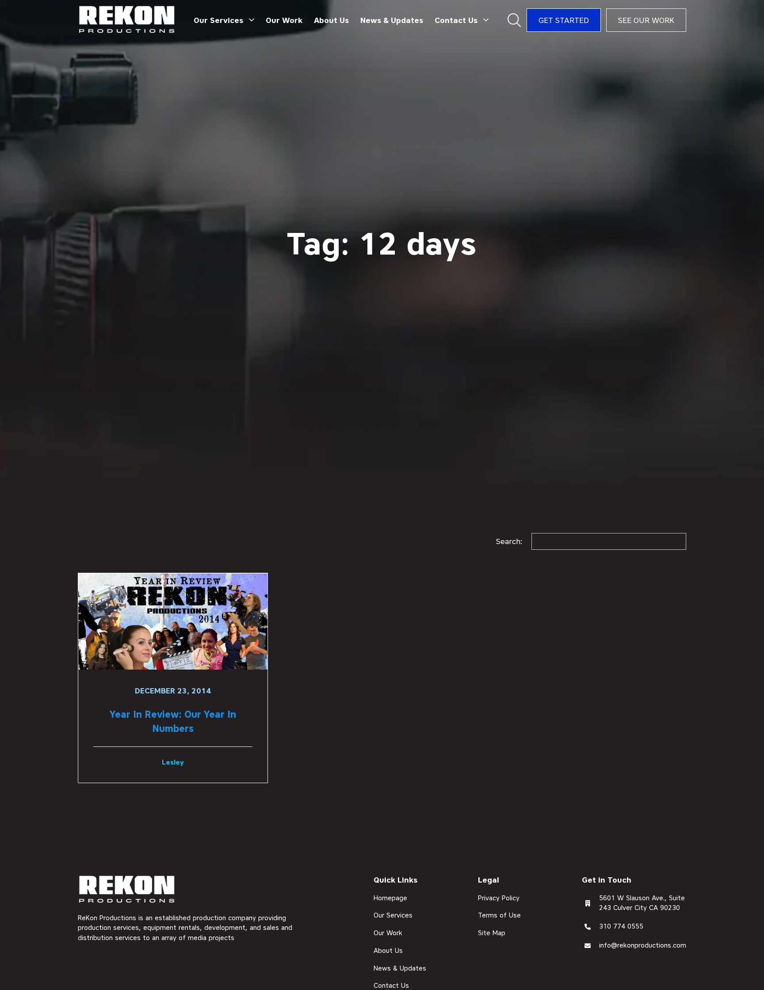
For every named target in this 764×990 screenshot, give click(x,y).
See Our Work (646, 20)
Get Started (564, 20)
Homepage (390, 898)
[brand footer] (127, 890)
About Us (331, 20)
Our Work (284, 20)
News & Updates (391, 20)
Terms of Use (499, 916)
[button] (224, 20)
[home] (127, 20)
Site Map (491, 933)
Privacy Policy (499, 898)
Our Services (393, 916)
